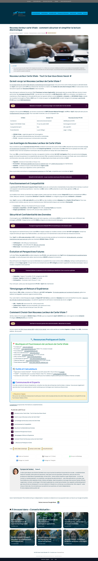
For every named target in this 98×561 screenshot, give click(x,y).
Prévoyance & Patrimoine (63, 13)
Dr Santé (61, 372)
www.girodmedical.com (31, 351)
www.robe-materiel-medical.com (38, 362)
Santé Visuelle (73, 13)
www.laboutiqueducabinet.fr (38, 358)
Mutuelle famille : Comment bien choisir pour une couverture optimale (47, 539)
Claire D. (38, 469)
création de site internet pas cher (48, 556)
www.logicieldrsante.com (28, 349)
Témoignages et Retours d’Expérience (24, 435)
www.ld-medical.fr (28, 347)
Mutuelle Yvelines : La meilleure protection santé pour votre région (76, 540)
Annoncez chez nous (47, 1)
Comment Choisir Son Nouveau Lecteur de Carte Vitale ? (28, 439)
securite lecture (47, 448)
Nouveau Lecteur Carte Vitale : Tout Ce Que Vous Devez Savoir (30, 413)
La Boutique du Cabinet (59, 374)
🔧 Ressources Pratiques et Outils (23, 442)
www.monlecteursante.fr (34, 356)
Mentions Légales (45, 559)
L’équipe (56, 1)
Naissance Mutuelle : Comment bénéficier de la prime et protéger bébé (19, 522)
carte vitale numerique (20, 448)
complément (13, 404)
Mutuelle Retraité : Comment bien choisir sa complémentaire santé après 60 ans (21, 539)
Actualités (79, 13)
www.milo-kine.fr (35, 352)
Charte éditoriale (36, 1)
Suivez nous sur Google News (47, 502)
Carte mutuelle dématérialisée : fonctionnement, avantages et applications (48, 522)
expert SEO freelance (58, 556)
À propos (29, 1)
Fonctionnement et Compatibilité (22, 424)
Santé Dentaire (44, 13)
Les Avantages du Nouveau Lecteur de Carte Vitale (27, 420)
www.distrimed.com (27, 354)
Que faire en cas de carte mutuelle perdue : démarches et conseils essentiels (74, 522)
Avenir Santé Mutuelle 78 (66, 1)
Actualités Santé (52, 13)
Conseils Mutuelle (36, 13)
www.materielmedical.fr (33, 360)
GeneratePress (60, 552)
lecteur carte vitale (35, 448)
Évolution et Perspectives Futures (23, 431)
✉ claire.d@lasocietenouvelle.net (29, 488)
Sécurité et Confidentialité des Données (24, 428)
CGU (56, 559)
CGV (52, 559)
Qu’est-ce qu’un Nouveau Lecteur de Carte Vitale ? (27, 417)
